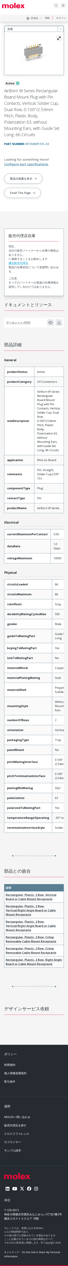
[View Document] (50, 322)
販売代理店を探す (15, 1125)
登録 (47, 17)
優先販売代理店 (18, 263)
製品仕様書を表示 (21, 179)
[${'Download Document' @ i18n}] (58, 322)
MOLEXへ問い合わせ (17, 1117)
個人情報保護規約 (15, 1073)
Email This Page (20, 193)
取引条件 (9, 1081)
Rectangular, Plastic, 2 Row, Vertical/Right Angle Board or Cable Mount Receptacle (31, 910)
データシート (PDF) (18, 322)
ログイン (61, 17)
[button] (59, 38)
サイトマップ (11, 1252)
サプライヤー (12, 1142)
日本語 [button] (34, 18)
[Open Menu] (63, 5)
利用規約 (9, 1065)
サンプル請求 (12, 1150)
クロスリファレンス (16, 1134)
